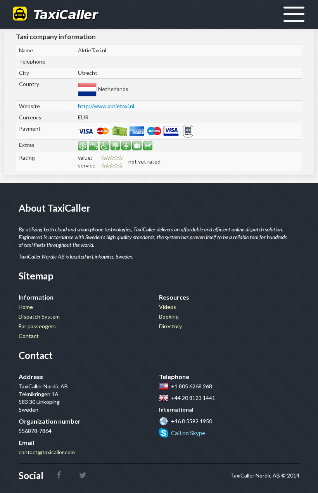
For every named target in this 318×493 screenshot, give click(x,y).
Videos (167, 306)
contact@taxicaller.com (47, 452)
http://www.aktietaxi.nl (106, 106)
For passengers (37, 326)
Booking (169, 316)
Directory (170, 326)
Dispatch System (39, 316)
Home (26, 306)
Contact (29, 336)
